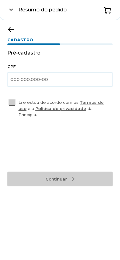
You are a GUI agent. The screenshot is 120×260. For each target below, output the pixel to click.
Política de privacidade (60, 108)
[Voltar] (11, 29)
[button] (107, 10)
